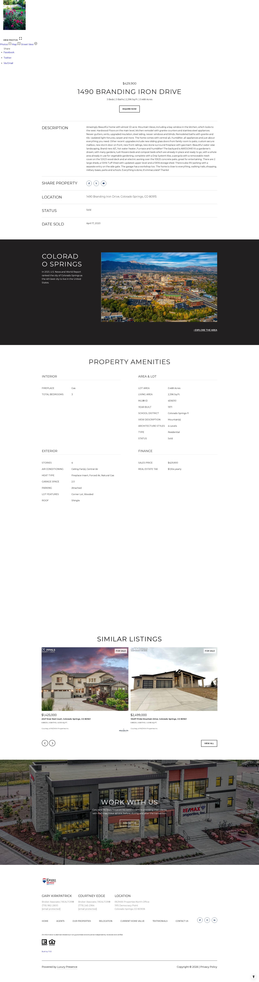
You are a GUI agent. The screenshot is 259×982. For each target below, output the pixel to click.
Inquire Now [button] (129, 109)
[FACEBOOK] (200, 920)
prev (6, 33)
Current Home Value (132, 921)
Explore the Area (206, 330)
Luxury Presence (67, 966)
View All (209, 743)
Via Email (8, 63)
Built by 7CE (47, 951)
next (14, 33)
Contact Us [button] (129, 823)
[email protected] (51, 909)
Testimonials (160, 921)
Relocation (105, 921)
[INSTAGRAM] (207, 920)
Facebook (9, 52)
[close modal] (255, 3)
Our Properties (82, 921)
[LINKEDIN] (214, 920)
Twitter (7, 57)
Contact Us (182, 921)
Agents (60, 921)
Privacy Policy (208, 966)
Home (45, 921)
